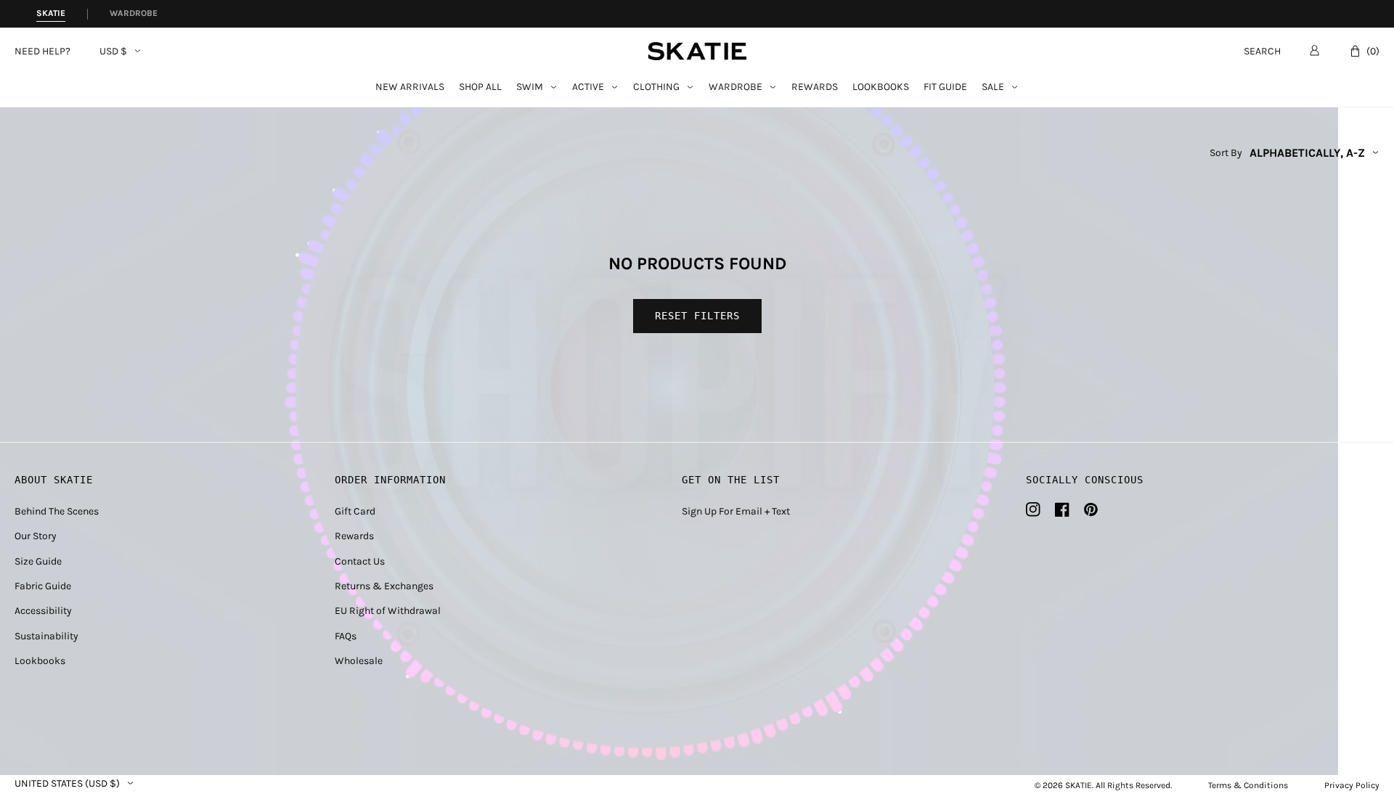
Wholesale (359, 661)
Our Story (36, 536)
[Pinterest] (1091, 509)
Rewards (814, 87)
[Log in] (1314, 50)
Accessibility (43, 611)
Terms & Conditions (1248, 785)
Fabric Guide (43, 586)
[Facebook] (1062, 509)
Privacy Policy (1351, 785)
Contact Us (360, 561)
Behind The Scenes (57, 511)
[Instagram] (1033, 509)
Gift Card (355, 511)
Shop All (480, 87)
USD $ (113, 51)
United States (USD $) (67, 784)
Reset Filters (697, 315)
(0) (1372, 51)
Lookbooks (880, 87)
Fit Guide (945, 87)
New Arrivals (409, 87)
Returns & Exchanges (384, 586)
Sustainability (46, 636)
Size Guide (38, 561)
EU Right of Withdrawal (388, 611)
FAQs (345, 636)
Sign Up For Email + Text (736, 511)
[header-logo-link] (697, 51)
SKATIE (1078, 785)
